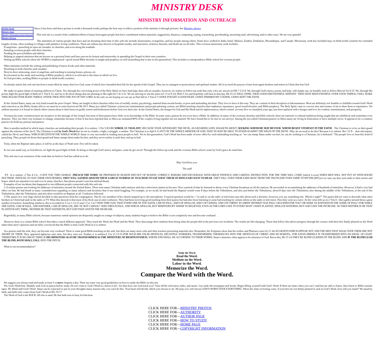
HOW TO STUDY (193, 320)
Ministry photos (192, 28)
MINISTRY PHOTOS (196, 308)
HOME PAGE (8, 29)
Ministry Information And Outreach (17, 35)
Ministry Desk (8, 32)
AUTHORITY (190, 312)
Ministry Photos (9, 38)
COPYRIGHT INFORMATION (203, 328)
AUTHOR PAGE (192, 316)
